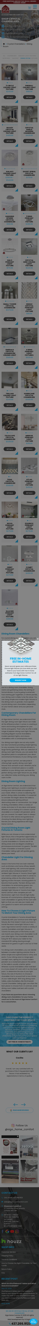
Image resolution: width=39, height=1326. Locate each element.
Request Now (20, 680)
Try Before (33, 1321)
